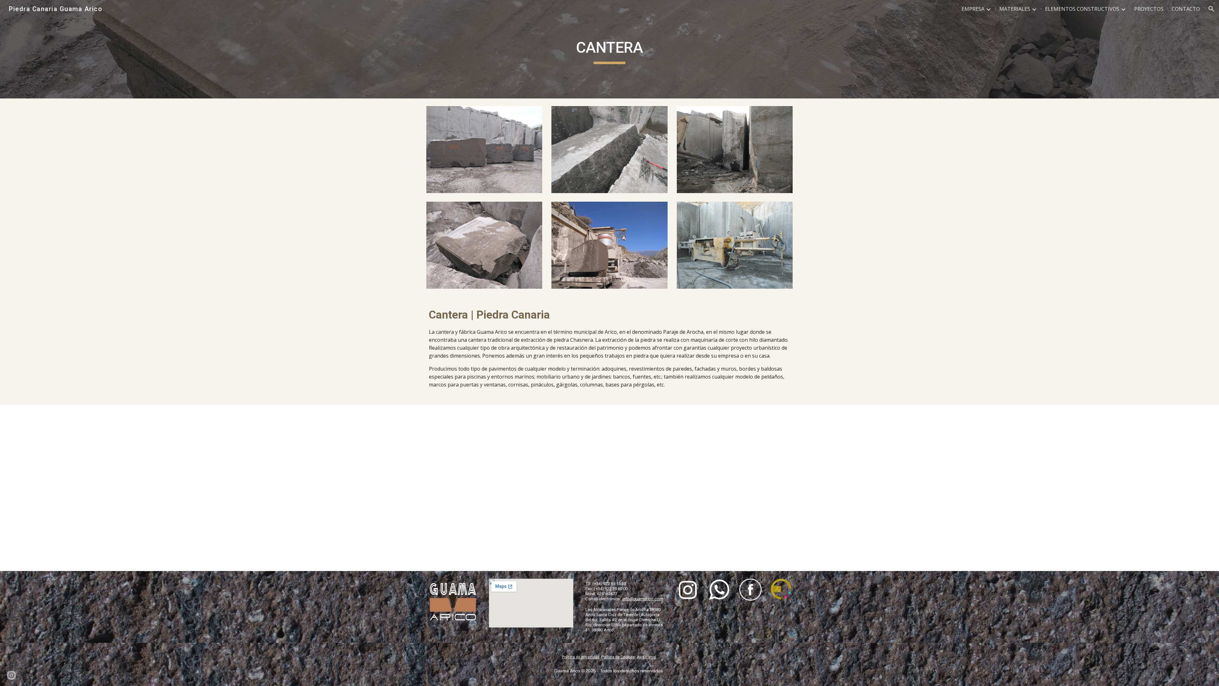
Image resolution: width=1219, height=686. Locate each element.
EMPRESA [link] (973, 8)
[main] (609, 49)
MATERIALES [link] (1014, 8)
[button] (1211, 9)
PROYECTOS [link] (1148, 8)
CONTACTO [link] (1186, 8)
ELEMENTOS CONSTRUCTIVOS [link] (1082, 8)
